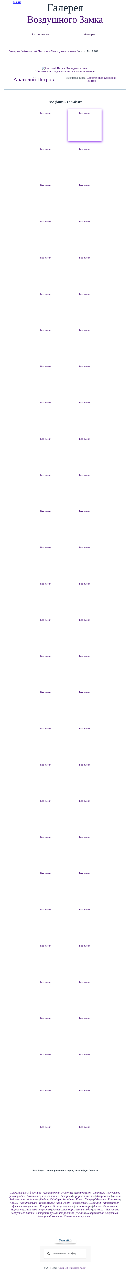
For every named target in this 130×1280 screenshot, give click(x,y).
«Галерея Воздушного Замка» (72, 1268)
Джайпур (96, 1202)
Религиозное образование (68, 1209)
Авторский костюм (50, 1216)
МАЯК (17, 2)
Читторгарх (111, 1202)
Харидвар (68, 1199)
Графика (91, 80)
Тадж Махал (47, 1202)
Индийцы (55, 1199)
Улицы (89, 1199)
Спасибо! (65, 1240)
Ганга (79, 1199)
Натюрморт (83, 1192)
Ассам (97, 1206)
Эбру (88, 1209)
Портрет (17, 1209)
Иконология (110, 1206)
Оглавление (40, 34)
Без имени (45, 113)
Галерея (14, 51)
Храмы (14, 1202)
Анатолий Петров (35, 51)
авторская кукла (46, 1212)
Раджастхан (80, 1202)
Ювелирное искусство (77, 1216)
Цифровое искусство (37, 1209)
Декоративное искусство (102, 1212)
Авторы (89, 34)
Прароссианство (84, 1196)
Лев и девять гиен (63, 51)
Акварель (66, 1196)
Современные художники (101, 77)
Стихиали (99, 1192)
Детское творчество (25, 1206)
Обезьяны (100, 1199)
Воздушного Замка (65, 19)
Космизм (98, 1209)
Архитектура (28, 1202)
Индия (44, 1199)
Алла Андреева (30, 1199)
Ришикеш (114, 1199)
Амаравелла (103, 1196)
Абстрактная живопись (58, 1192)
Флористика (66, 1212)
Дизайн (80, 1212)
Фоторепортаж (63, 1206)
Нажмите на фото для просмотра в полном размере (65, 71)
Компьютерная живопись (43, 1196)
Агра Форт (63, 1202)
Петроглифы (83, 1206)
